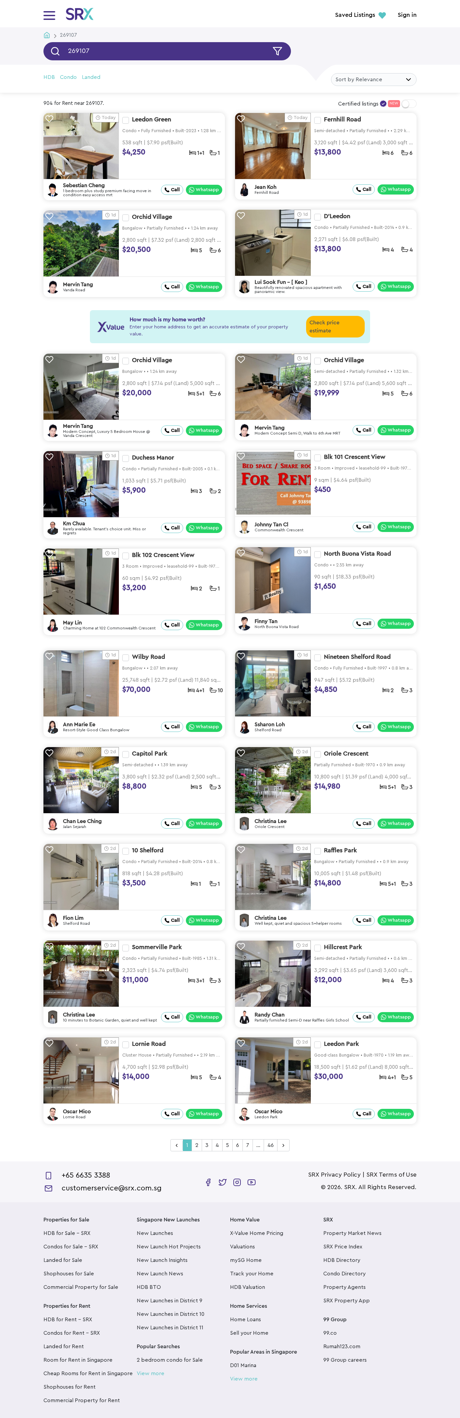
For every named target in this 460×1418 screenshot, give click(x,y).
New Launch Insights (162, 1260)
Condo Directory (344, 1273)
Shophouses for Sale (68, 1273)
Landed (91, 77)
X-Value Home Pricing (256, 1233)
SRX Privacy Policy (334, 1175)
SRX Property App (346, 1300)
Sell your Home (249, 1333)
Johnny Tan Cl (271, 524)
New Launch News (160, 1273)
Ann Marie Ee (79, 724)
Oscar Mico (77, 1111)
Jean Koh (265, 187)
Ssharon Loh (270, 724)
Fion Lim (73, 918)
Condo (68, 77)
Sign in (407, 15)
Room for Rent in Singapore (77, 1360)
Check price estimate (324, 326)
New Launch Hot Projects (169, 1246)
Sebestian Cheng (84, 185)
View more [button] (150, 1373)
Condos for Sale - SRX (70, 1246)
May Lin (72, 622)
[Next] (283, 1145)
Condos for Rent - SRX (71, 1333)
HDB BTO (149, 1287)
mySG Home (246, 1260)
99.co (330, 1333)
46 (270, 1145)
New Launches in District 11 (170, 1327)
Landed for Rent (63, 1346)
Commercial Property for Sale (80, 1287)
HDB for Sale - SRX (67, 1233)
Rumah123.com (341, 1346)
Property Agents (344, 1287)
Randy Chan (270, 1014)
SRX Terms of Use (391, 1175)
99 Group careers (345, 1360)
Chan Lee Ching (82, 821)
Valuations (242, 1246)
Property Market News (352, 1233)
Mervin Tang (78, 284)
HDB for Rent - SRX (67, 1319)
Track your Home (251, 1273)
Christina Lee (271, 821)
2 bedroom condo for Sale (170, 1360)
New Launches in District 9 (169, 1300)
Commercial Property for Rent (81, 1400)
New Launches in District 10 (170, 1314)
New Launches (155, 1233)
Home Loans (245, 1319)
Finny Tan (266, 621)
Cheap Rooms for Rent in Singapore (88, 1373)
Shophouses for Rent (69, 1387)
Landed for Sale (62, 1260)
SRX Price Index (342, 1246)
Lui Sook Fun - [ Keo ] (281, 282)
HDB (49, 77)
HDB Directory (341, 1260)
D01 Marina (243, 1365)
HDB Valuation (247, 1287)
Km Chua (74, 523)
